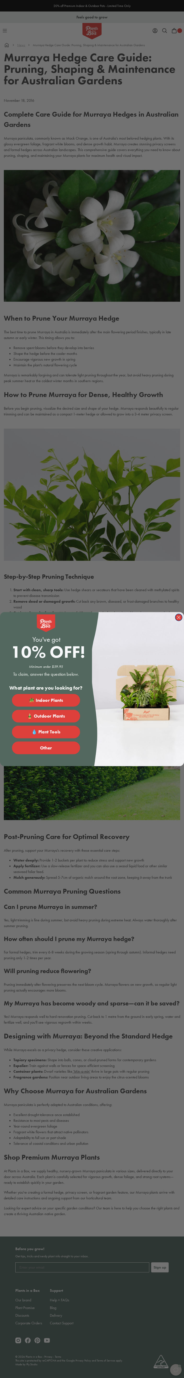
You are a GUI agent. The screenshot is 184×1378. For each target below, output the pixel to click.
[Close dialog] (178, 617)
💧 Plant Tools (46, 732)
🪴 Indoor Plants (46, 700)
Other (46, 748)
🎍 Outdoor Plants (46, 716)
